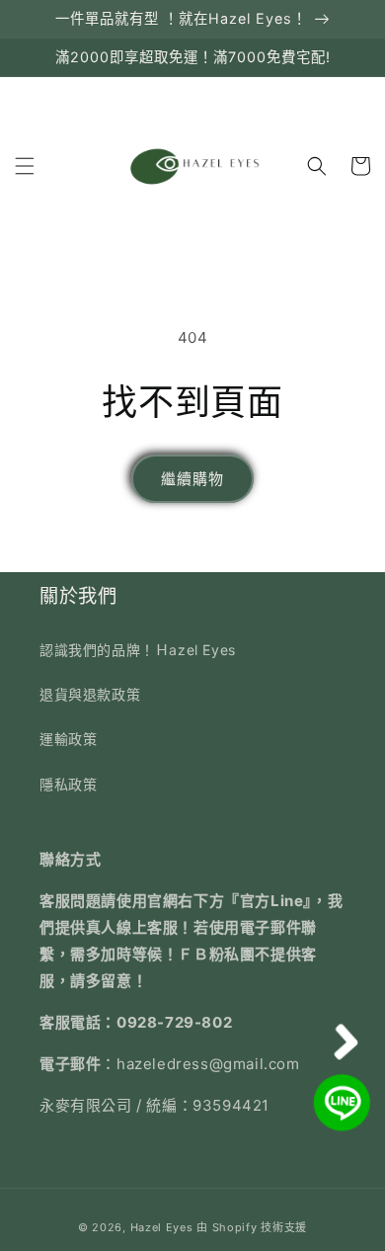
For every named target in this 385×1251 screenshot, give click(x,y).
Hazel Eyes (161, 1227)
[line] (343, 1102)
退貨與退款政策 (89, 694)
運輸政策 (68, 738)
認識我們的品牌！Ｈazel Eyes (137, 649)
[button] (24, 166)
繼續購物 (192, 478)
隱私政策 (68, 784)
